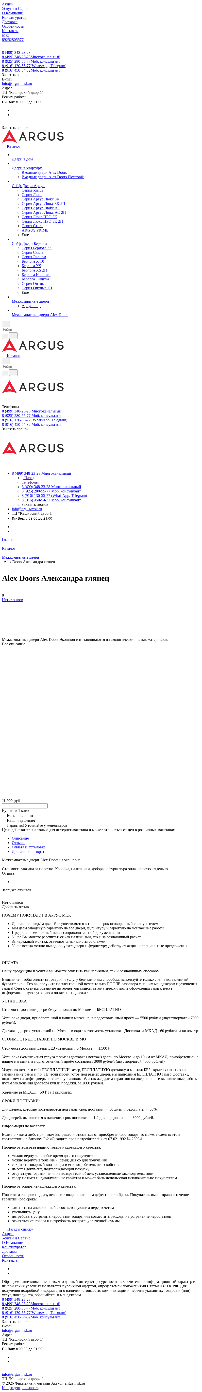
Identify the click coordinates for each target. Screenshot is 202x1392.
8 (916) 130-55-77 (34, 66)
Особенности (13, 1256)
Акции (8, 1234)
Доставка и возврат (28, 851)
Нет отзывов (12, 600)
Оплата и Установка (29, 847)
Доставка (9, 1251)
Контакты (10, 1260)
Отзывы (18, 843)
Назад (28, 478)
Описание (20, 838)
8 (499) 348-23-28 (16, 52)
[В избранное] (4, 605)
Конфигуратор (14, 1247)
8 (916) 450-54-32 (31, 70)
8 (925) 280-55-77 (31, 61)
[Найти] (13, 335)
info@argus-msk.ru (17, 83)
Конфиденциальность (20, 1388)
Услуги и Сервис (16, 1238)
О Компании (12, 1242)
